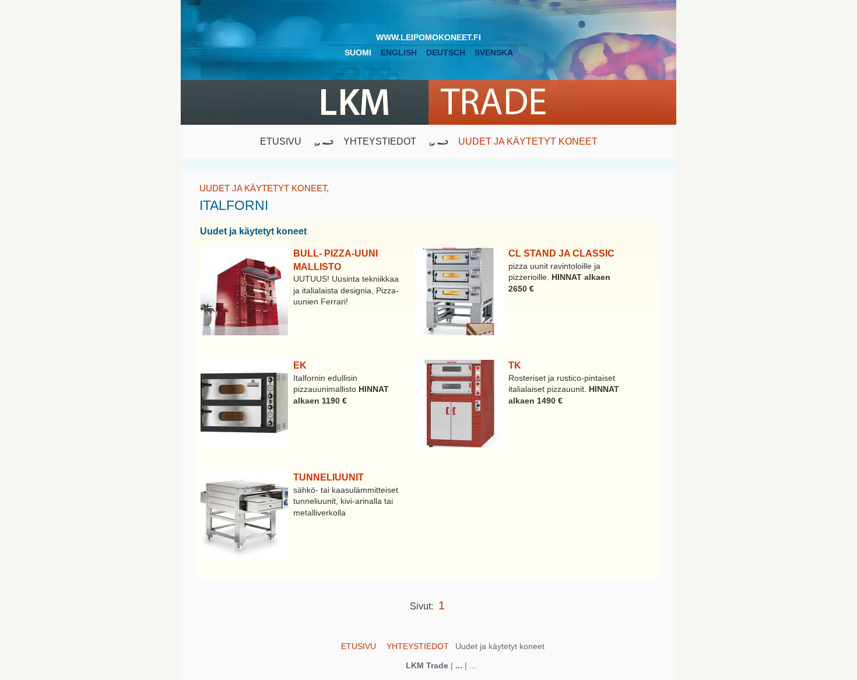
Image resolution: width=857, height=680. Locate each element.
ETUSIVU (280, 141)
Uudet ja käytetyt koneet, (264, 188)
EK (300, 365)
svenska (494, 52)
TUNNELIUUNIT (328, 477)
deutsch (445, 52)
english (399, 52)
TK (514, 365)
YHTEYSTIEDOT (379, 141)
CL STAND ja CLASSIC (561, 253)
